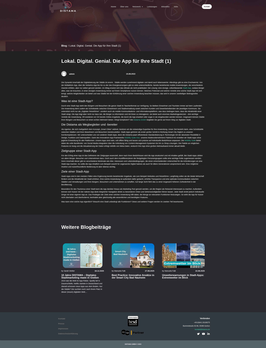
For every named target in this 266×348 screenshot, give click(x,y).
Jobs (176, 7)
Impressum (63, 329)
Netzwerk (136, 7)
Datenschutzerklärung (68, 334)
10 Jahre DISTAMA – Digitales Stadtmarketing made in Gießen (80, 276)
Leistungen (152, 7)
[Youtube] (203, 334)
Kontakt (61, 319)
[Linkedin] (208, 334)
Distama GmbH (139, 120)
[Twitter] (198, 334)
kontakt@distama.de (202, 329)
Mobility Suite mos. (132, 138)
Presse (61, 324)
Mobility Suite (190, 140)
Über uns (124, 7)
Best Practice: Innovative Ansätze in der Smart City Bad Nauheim (133, 276)
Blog (64, 45)
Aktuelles (165, 7)
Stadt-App (187, 88)
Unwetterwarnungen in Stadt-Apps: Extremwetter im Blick (183, 276)
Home (113, 7)
